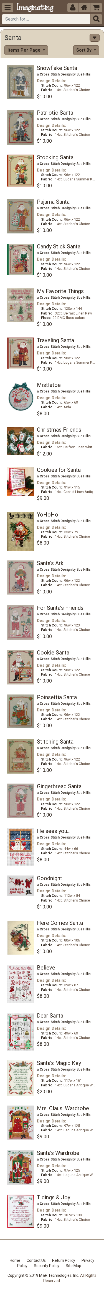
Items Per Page (24, 50)
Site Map (73, 1265)
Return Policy (63, 1260)
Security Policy (46, 1265)
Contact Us (36, 1260)
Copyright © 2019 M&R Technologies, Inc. (43, 1275)
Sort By (84, 50)
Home (15, 1260)
